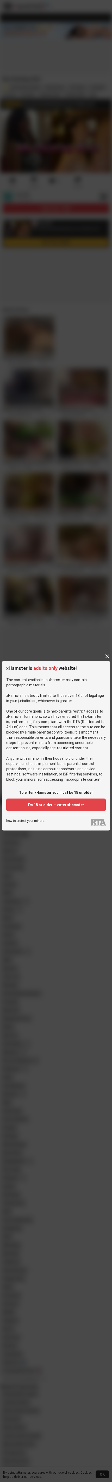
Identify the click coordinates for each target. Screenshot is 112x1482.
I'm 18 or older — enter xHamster (56, 805)
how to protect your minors (25, 821)
